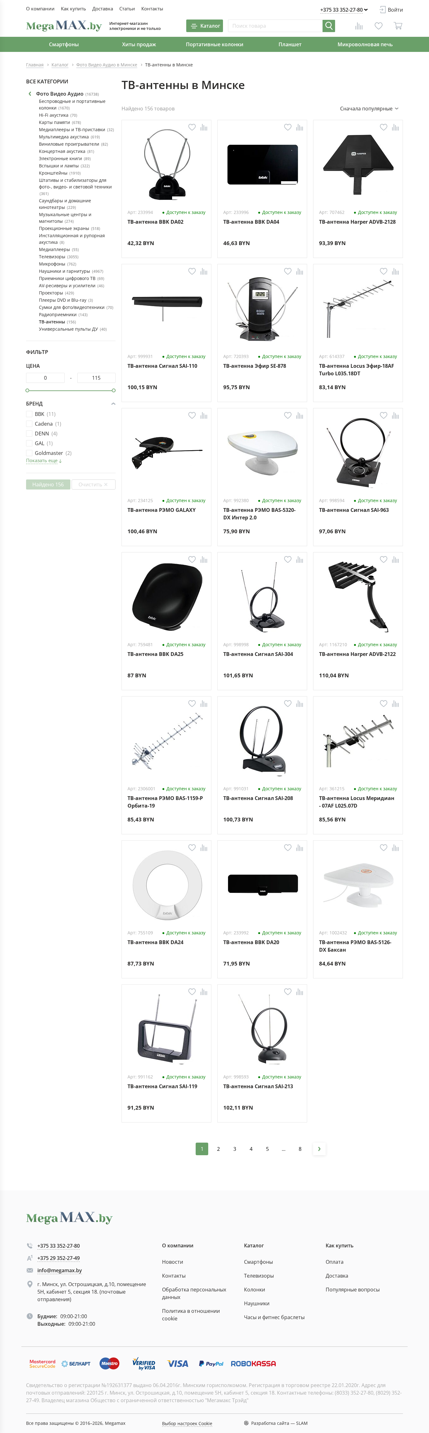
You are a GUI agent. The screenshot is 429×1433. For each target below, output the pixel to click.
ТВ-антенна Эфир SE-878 (254, 365)
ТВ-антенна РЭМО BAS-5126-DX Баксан (355, 946)
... (283, 1148)
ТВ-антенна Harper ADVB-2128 (357, 221)
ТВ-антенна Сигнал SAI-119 (162, 1086)
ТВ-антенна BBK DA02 (155, 221)
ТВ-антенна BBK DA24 (155, 942)
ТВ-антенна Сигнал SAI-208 (258, 798)
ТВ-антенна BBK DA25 (155, 654)
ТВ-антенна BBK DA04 (251, 221)
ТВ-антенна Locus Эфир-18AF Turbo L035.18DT (356, 369)
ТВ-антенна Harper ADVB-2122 (357, 654)
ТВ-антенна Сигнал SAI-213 (258, 1086)
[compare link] (359, 26)
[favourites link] (378, 26)
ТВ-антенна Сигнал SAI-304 (258, 654)
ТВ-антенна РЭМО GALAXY (162, 510)
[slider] (27, 390)
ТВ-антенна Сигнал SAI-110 (162, 365)
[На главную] (64, 25)
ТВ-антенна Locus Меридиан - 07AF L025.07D (356, 802)
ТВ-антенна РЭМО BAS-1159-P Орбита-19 (165, 802)
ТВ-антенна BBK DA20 (251, 942)
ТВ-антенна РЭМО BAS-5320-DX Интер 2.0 (259, 514)
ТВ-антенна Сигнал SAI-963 (354, 510)
